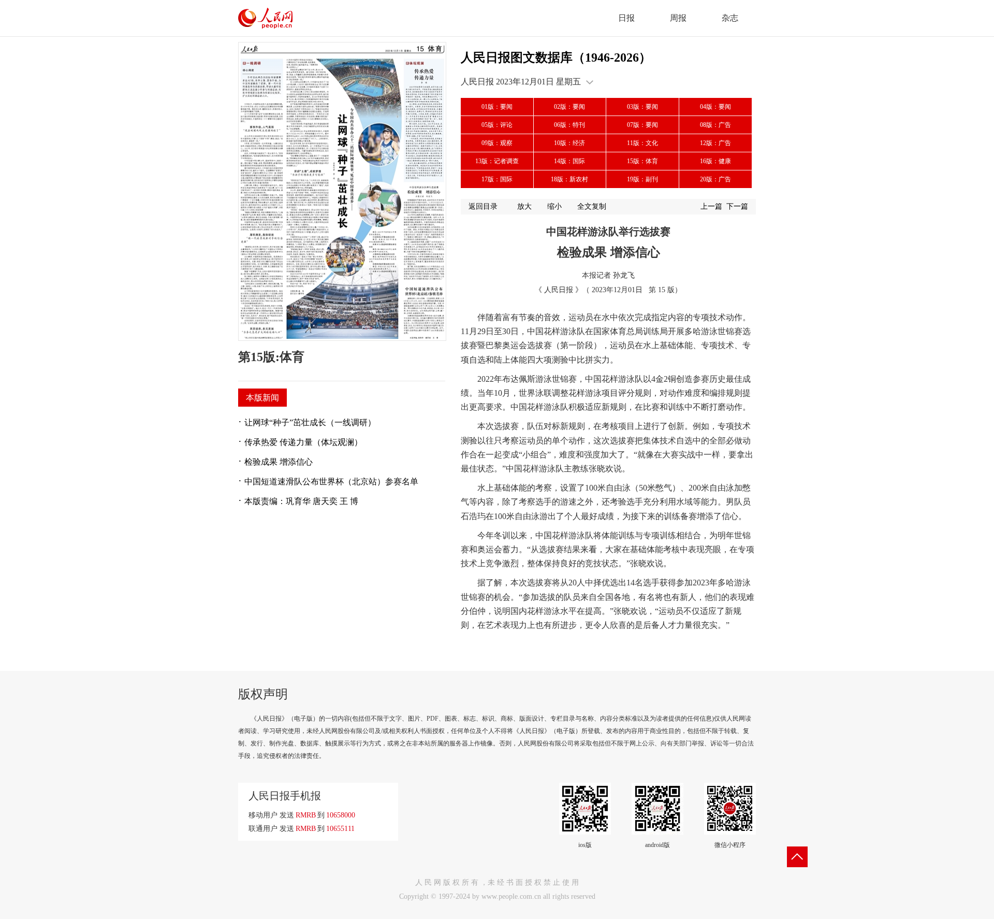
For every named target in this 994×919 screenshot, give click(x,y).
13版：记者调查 (497, 161)
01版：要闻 (497, 106)
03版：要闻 (642, 106)
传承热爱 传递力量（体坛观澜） (303, 442)
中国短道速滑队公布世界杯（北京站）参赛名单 (331, 481)
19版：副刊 (642, 179)
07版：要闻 (642, 124)
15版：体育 (642, 161)
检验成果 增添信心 (278, 461)
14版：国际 (569, 161)
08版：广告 (715, 124)
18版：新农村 (569, 179)
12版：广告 (715, 143)
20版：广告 (715, 179)
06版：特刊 (569, 124)
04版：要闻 (715, 106)
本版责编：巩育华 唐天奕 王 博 (301, 501)
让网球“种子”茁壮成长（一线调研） (310, 422)
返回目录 (483, 206)
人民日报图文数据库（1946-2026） (556, 57)
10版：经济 (569, 143)
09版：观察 (497, 143)
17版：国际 (497, 179)
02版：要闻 (569, 106)
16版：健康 (715, 161)
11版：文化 (642, 143)
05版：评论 (497, 124)
